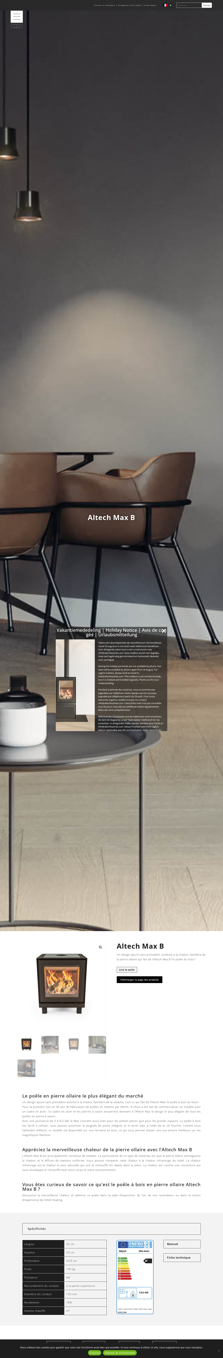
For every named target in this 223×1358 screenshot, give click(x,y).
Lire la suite (127, 969)
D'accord (94, 1352)
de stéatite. (89, 1155)
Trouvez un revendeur (105, 5)
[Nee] (218, 1350)
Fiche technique (179, 1257)
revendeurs (166, 1195)
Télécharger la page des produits (139, 979)
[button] (16, 16)
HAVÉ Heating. (53, 1200)
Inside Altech (150, 5)
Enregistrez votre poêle (129, 5)
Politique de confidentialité (120, 1352)
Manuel (172, 1244)
